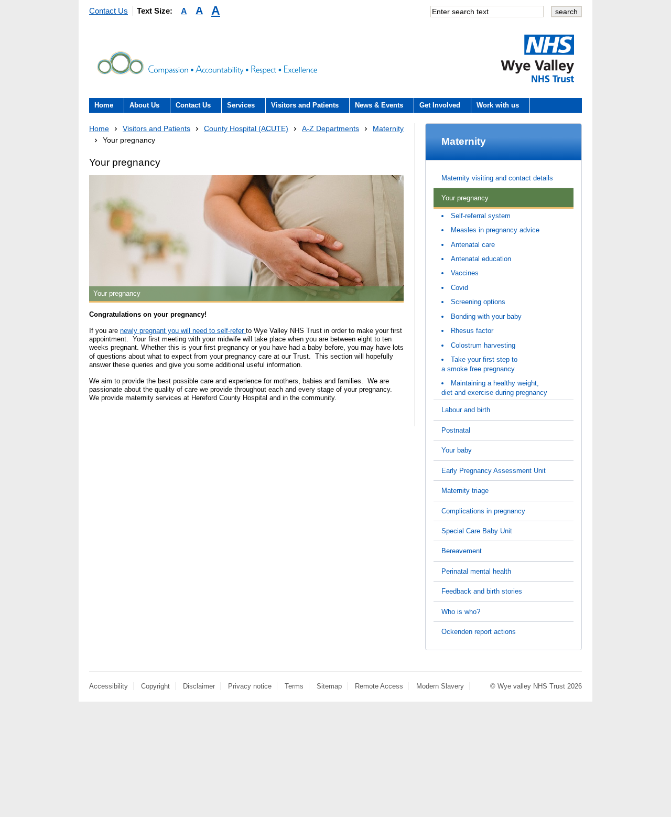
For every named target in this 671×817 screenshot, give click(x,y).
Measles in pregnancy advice (495, 230)
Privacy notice (250, 686)
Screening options (478, 302)
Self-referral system (481, 216)
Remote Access (379, 686)
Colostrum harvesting (483, 345)
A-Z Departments (330, 128)
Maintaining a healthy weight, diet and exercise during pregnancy (494, 387)
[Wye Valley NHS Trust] (537, 58)
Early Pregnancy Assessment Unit (493, 471)
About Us (144, 105)
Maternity (388, 128)
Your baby (456, 450)
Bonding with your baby (486, 316)
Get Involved (439, 105)
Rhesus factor (472, 331)
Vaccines (465, 273)
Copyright (155, 686)
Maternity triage (465, 490)
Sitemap (329, 686)
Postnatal (455, 430)
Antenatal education (481, 259)
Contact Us (108, 10)
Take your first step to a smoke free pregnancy (479, 364)
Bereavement (461, 551)
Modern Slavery (440, 686)
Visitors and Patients (305, 105)
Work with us (498, 105)
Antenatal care (473, 245)
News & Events (379, 105)
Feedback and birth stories (481, 591)
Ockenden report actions (478, 632)
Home (103, 105)
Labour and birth (465, 410)
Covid (459, 288)
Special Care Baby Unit (476, 531)
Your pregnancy (465, 198)
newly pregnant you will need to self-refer (183, 331)
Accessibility (108, 686)
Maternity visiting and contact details (497, 178)
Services (241, 105)
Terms (294, 686)
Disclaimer (199, 686)
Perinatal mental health (476, 571)
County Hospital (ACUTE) (246, 128)
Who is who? (460, 612)
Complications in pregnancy (483, 511)
